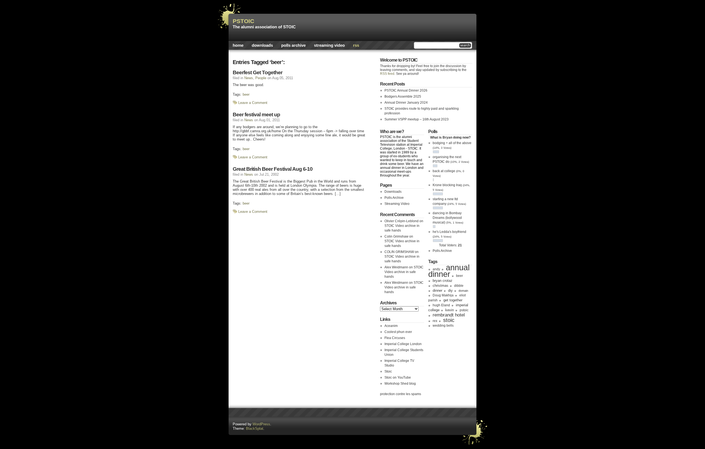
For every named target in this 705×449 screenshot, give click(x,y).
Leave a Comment (252, 103)
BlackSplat (254, 428)
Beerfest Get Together (257, 72)
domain (463, 290)
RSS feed (387, 74)
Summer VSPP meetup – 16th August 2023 (416, 119)
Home (238, 45)
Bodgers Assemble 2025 (402, 96)
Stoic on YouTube (397, 377)
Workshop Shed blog (400, 383)
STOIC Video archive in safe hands (404, 272)
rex (435, 321)
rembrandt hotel (449, 315)
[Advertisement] (407, 26)
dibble (458, 286)
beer (246, 94)
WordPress (261, 424)
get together (452, 300)
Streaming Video (329, 45)
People (260, 78)
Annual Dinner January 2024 (406, 102)
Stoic (388, 371)
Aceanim (391, 326)
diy (450, 290)
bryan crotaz (442, 281)
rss (356, 45)
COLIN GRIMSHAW (399, 252)
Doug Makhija (443, 295)
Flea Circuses (394, 338)
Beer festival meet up (256, 114)
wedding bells (443, 325)
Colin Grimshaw (396, 236)
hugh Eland (441, 305)
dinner (437, 290)
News (248, 78)
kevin (449, 310)
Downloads (262, 45)
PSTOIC (243, 21)
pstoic (464, 310)
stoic (448, 320)
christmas (440, 285)
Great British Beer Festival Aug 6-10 (273, 169)
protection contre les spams (400, 394)
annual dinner (449, 271)
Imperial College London (403, 344)
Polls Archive (293, 45)
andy (436, 269)
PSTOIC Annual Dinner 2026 (405, 90)
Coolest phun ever (398, 332)
